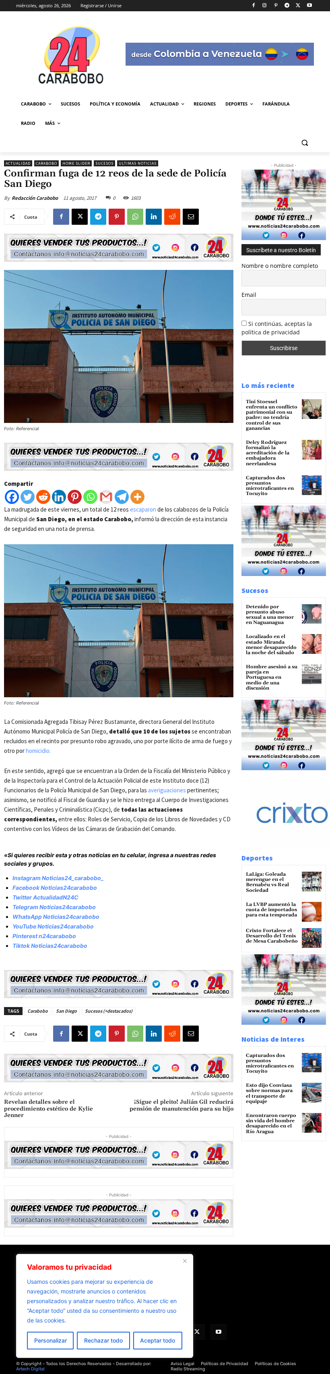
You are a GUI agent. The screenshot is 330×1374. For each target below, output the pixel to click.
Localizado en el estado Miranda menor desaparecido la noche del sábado (271, 645)
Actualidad (18, 163)
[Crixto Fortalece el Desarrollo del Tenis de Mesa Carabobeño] (312, 938)
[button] (304, 142)
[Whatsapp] (90, 497)
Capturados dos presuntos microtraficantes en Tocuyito (270, 486)
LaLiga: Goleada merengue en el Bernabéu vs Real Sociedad (267, 882)
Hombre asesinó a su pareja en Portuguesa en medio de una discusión (271, 677)
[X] (298, 5)
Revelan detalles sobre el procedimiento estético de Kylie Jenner (48, 1108)
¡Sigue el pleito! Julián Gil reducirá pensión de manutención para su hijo (181, 1105)
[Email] (191, 217)
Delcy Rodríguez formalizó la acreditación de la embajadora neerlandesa (267, 453)
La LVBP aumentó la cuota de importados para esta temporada (271, 909)
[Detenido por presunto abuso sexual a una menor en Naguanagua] (312, 614)
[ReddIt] (172, 217)
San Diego (66, 1011)
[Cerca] (185, 1261)
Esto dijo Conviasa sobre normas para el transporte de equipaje (269, 1093)
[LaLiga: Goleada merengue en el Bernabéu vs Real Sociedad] (312, 881)
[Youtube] (309, 5)
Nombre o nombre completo (279, 265)
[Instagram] (264, 5)
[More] (137, 497)
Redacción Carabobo (35, 198)
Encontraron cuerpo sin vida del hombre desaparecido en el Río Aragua (271, 1124)
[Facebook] (253, 5)
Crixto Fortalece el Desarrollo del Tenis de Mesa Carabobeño (272, 936)
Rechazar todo (103, 1340)
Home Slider (76, 163)
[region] (104, 1306)
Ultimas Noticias (138, 163)
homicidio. (38, 750)
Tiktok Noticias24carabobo (49, 945)
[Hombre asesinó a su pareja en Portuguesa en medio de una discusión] (312, 674)
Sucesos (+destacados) (108, 1011)
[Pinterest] (275, 5)
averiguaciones (167, 790)
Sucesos (104, 163)
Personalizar (50, 1340)
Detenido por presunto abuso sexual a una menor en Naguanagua (270, 615)
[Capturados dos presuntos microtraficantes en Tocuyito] (312, 485)
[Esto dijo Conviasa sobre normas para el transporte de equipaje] (312, 1093)
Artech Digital (30, 1369)
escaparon (143, 509)
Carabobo (46, 163)
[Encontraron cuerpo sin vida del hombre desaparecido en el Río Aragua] (312, 1123)
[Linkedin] (154, 217)
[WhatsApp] (135, 217)
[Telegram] (287, 5)
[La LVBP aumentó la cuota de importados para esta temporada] (312, 912)
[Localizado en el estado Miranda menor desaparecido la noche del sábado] (312, 644)
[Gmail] (106, 497)
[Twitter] (28, 497)
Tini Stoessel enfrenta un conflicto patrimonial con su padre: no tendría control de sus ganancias (271, 415)
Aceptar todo (157, 1340)
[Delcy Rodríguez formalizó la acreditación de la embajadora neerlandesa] (312, 450)
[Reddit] (43, 497)
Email (248, 294)
